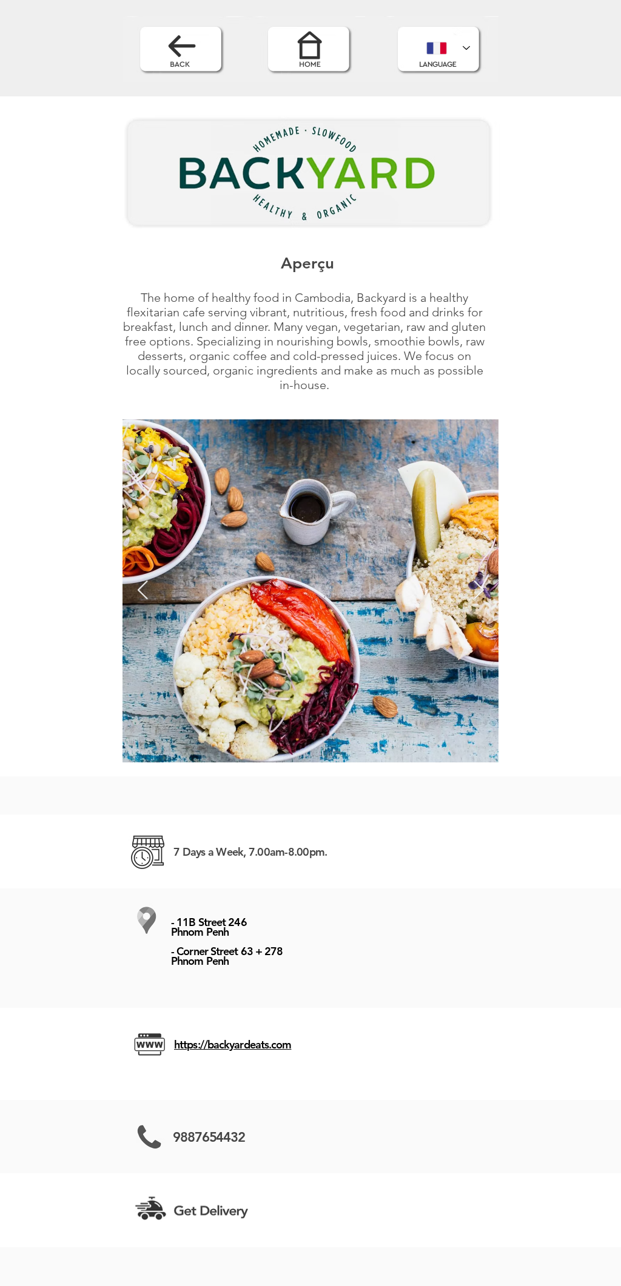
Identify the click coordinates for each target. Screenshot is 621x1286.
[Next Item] (478, 591)
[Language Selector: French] (448, 48)
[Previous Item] (142, 591)
